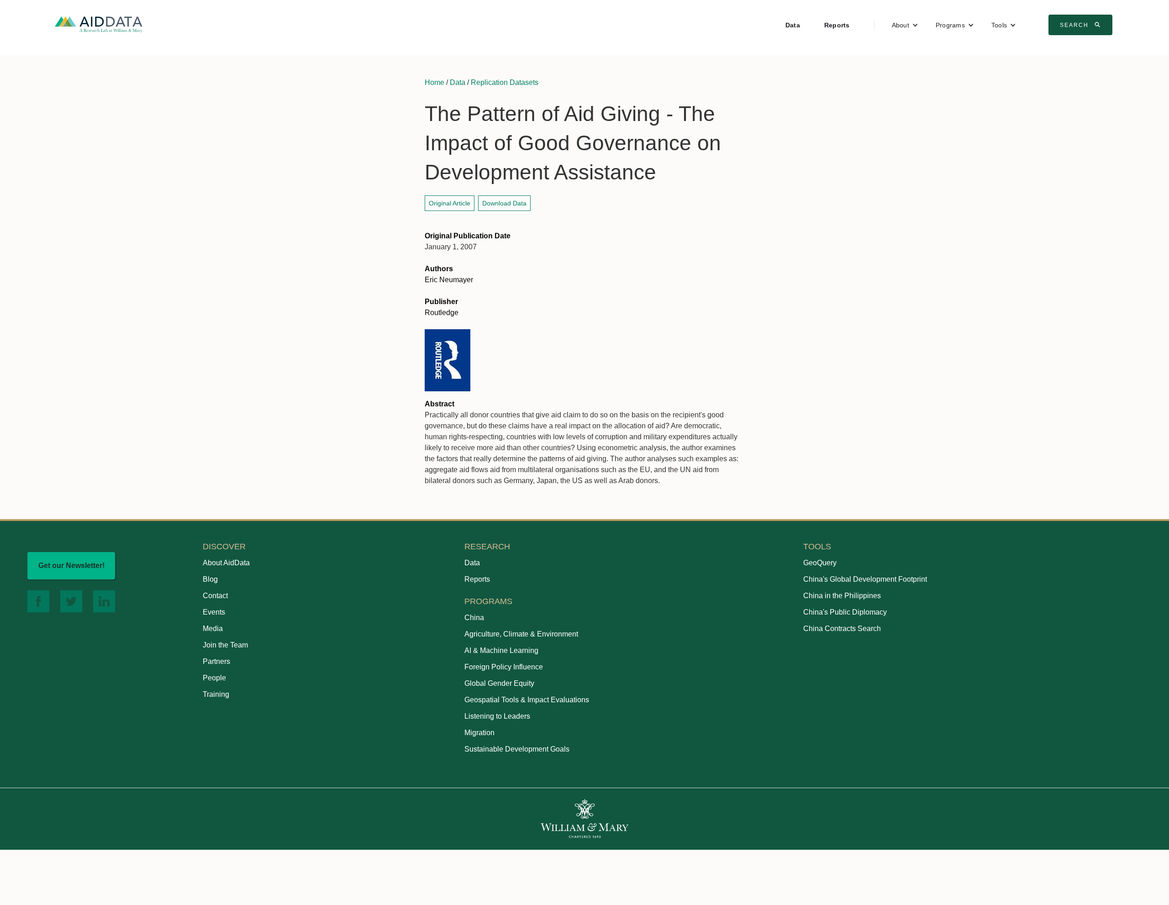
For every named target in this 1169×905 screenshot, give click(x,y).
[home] (98, 24)
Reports (837, 25)
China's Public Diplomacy (845, 612)
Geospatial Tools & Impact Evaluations (526, 700)
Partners (216, 661)
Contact (215, 596)
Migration (479, 733)
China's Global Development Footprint (865, 579)
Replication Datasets (504, 82)
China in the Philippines (842, 596)
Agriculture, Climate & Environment (521, 634)
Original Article (449, 203)
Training (216, 694)
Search (1081, 25)
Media (213, 628)
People (214, 678)
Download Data (504, 203)
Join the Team (225, 645)
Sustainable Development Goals (516, 749)
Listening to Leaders (497, 716)
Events (214, 612)
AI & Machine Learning (501, 650)
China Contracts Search (842, 628)
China (474, 617)
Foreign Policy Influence (503, 667)
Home (434, 82)
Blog (210, 579)
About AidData (226, 563)
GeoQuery (820, 563)
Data (792, 25)
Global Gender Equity (499, 683)
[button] (905, 25)
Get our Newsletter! (71, 565)
